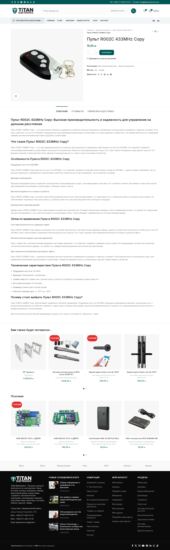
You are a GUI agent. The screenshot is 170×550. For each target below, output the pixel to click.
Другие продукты (103, 30)
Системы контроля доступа (103, 375)
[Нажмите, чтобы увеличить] (16, 96)
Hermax (148, 466)
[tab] (62, 110)
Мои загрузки (118, 508)
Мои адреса (117, 513)
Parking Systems (64, 466)
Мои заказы (117, 504)
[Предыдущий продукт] (153, 31)
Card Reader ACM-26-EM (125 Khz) (104, 438)
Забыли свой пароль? (121, 521)
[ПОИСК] (133, 10)
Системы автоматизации (66, 378)
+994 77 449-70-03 (121, 2)
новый (101, 70)
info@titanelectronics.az (149, 2)
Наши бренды (93, 526)
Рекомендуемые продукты (94, 516)
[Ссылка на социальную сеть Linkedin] (27, 2)
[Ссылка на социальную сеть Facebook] (12, 2)
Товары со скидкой (95, 511)
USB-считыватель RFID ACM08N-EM (142, 438)
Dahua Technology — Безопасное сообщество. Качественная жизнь (71, 526)
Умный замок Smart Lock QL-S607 (104, 372)
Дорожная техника (146, 519)
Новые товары (93, 522)
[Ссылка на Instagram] (18, 2)
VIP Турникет (28, 372)
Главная (90, 30)
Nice (85, 466)
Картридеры (111, 442)
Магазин (90, 495)
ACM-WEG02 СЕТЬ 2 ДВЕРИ (28, 438)
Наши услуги (92, 491)
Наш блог (91, 531)
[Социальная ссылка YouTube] (21, 2)
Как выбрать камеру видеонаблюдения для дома (70, 499)
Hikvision (127, 466)
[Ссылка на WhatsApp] (30, 2)
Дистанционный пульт (122, 30)
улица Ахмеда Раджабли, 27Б (24, 512)
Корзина (115, 487)
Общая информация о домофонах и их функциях (70, 484)
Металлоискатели (145, 515)
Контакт (90, 535)
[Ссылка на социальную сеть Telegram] (111, 74)
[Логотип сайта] (22, 10)
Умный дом (142, 482)
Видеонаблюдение (146, 491)
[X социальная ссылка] (15, 2)
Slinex (21, 466)
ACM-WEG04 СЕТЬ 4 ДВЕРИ (66, 438)
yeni (95, 70)
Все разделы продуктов (97, 500)
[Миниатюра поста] (53, 486)
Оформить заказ (119, 491)
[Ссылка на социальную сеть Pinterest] (24, 2)
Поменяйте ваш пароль (122, 517)
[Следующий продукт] (158, 31)
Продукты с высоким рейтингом (96, 505)
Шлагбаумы (142, 495)
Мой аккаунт (117, 482)
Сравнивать (117, 500)
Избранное (117, 495)
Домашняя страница (96, 482)
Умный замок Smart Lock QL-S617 (141, 372)
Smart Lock (103, 377)
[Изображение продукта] (66, 352)
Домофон (142, 487)
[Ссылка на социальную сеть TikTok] (33, 2)
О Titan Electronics (94, 487)
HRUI (106, 466)
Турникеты (28, 375)
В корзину (107, 52)
